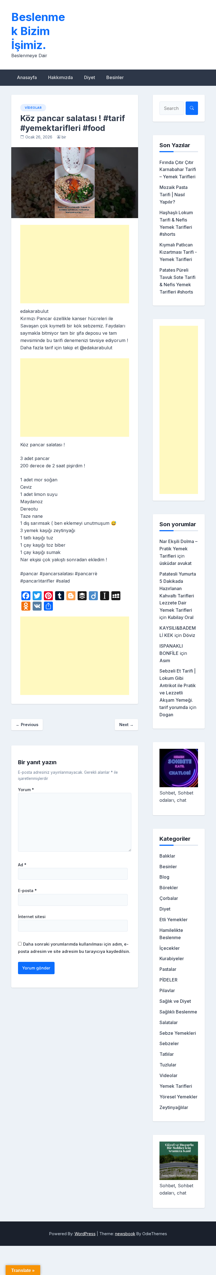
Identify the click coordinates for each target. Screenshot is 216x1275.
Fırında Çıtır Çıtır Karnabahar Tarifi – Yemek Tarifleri (177, 170)
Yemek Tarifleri (175, 1086)
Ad (22, 865)
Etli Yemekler (173, 919)
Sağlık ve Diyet (175, 1001)
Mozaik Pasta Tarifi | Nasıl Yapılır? (173, 194)
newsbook (125, 1233)
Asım (164, 660)
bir (64, 137)
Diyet (89, 77)
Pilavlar (167, 990)
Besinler (115, 77)
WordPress (85, 1233)
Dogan (166, 714)
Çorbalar (168, 898)
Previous (27, 724)
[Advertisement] (74, 264)
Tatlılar (166, 1054)
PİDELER (168, 980)
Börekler (168, 887)
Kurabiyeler (171, 958)
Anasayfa (27, 77)
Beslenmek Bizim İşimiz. (38, 31)
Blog (164, 877)
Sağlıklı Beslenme (178, 1012)
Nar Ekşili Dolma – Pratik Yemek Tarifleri (178, 549)
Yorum (26, 790)
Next (126, 724)
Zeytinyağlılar (173, 1107)
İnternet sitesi (32, 917)
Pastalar (167, 969)
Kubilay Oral (181, 617)
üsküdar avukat (175, 563)
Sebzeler (169, 1043)
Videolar (33, 108)
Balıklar (167, 856)
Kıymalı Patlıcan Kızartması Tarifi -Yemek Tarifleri (178, 252)
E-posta (27, 891)
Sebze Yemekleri (177, 1033)
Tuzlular (167, 1065)
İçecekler (169, 948)
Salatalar (168, 1022)
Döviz (189, 635)
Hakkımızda (60, 77)
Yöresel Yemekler (178, 1097)
